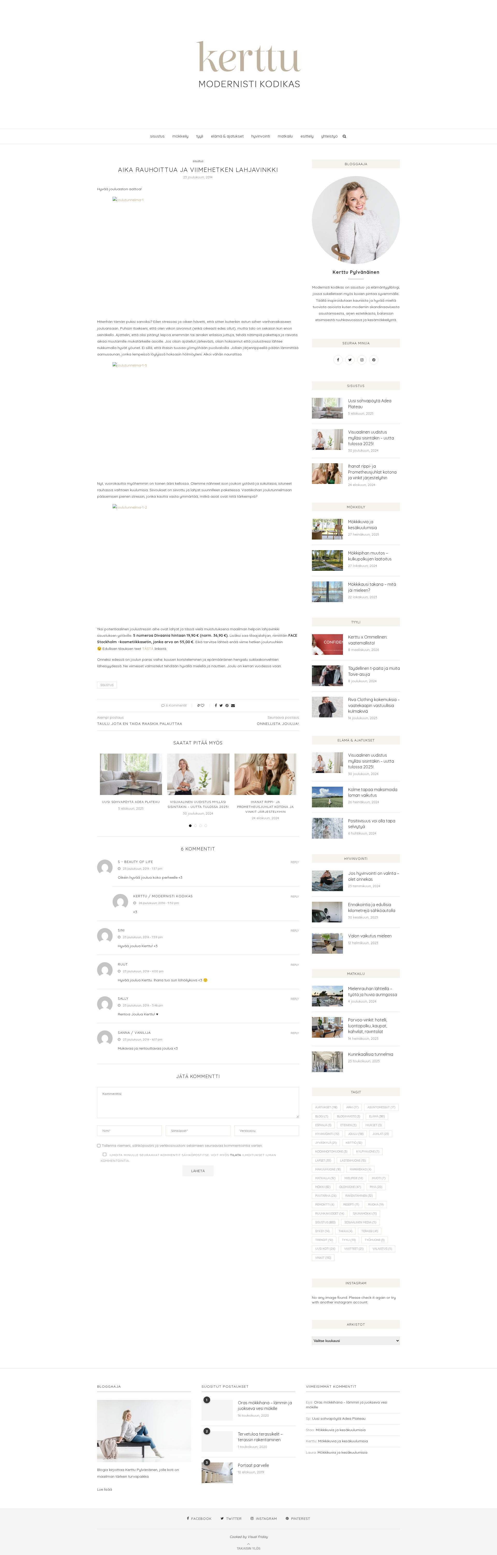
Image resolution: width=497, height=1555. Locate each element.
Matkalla (325, 1178)
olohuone (350, 1187)
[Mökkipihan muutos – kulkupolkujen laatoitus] (327, 560)
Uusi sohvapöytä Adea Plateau (131, 802)
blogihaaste (348, 1116)
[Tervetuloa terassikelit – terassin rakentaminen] (217, 1441)
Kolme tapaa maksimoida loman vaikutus (372, 792)
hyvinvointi (260, 136)
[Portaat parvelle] (217, 1472)
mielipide (354, 1178)
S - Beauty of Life (135, 862)
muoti (378, 1178)
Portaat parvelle (253, 1465)
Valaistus (382, 1248)
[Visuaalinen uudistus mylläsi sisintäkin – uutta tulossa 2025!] (198, 774)
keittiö (354, 1142)
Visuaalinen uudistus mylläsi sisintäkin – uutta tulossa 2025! (371, 437)
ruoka (376, 1204)
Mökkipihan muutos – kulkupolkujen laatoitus (370, 555)
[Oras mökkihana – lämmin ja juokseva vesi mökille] (217, 1410)
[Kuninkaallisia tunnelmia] (327, 1061)
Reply (295, 862)
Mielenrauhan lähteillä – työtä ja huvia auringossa (372, 991)
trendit (324, 1240)
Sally (123, 998)
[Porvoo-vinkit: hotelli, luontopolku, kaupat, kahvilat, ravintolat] (327, 1027)
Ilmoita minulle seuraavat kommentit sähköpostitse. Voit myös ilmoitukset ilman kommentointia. (188, 1158)
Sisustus (106, 685)
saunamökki (365, 1213)
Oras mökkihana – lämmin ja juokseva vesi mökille (265, 1405)
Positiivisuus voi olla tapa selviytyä (371, 823)
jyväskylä (326, 1142)
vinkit (323, 1258)
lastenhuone (353, 1160)
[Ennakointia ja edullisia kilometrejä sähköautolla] (327, 912)
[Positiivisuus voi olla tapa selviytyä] (327, 828)
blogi (321, 1116)
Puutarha (325, 1195)
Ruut (123, 964)
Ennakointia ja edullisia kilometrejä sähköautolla (371, 907)
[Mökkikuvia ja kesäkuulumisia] (327, 529)
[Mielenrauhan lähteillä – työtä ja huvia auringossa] (327, 996)
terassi (369, 1231)
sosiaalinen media (360, 1222)
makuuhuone (328, 1169)
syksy (322, 1231)
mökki (322, 1187)
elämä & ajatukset (227, 136)
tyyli (199, 136)
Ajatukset (326, 1107)
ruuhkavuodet (329, 1213)
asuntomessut (381, 1107)
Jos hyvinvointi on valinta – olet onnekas (373, 876)
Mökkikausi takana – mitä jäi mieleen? (372, 587)
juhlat (380, 1134)
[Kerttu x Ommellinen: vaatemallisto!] (327, 644)
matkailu (285, 136)
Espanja (323, 1125)
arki (352, 1107)
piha (376, 1187)
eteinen (348, 1125)
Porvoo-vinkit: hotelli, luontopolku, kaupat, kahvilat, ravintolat (367, 1025)
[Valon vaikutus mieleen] (327, 943)
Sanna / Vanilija (134, 1032)
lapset (323, 1160)
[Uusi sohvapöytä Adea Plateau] (131, 774)
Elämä (377, 1116)
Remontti (324, 1204)
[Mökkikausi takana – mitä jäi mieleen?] (327, 591)
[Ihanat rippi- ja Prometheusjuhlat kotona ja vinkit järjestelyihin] (266, 774)
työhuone (374, 1240)
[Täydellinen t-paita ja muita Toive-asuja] (327, 675)
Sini (121, 930)
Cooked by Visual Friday (249, 1537)
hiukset (374, 1125)
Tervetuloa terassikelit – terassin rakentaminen (260, 1436)
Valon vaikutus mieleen (370, 935)
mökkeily (180, 136)
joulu (355, 1134)
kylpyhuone (367, 1151)
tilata (235, 1155)
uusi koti (325, 1248)
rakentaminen (359, 1195)
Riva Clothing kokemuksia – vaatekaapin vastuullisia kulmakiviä (374, 705)
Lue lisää (104, 1489)
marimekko (360, 1169)
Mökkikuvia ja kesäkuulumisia (362, 524)
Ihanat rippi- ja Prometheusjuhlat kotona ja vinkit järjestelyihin (265, 807)
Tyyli (349, 1240)
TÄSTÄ (148, 648)
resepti (351, 1204)
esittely (307, 136)
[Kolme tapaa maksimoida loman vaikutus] (327, 797)
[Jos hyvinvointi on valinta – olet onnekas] (327, 880)
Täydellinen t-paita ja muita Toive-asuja (374, 671)
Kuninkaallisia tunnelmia (370, 1054)
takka (345, 1231)
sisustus (157, 136)
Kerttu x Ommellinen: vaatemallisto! (367, 639)
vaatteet (353, 1248)
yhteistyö (329, 136)
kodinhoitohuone (331, 1151)
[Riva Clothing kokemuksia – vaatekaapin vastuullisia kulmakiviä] (327, 707)
